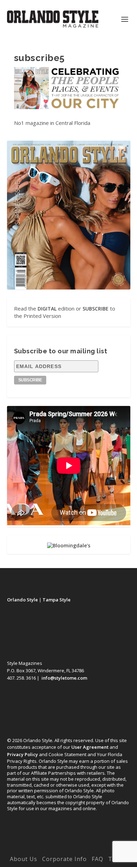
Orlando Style (22, 599)
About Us (23, 859)
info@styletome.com (64, 678)
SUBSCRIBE (96, 308)
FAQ (97, 859)
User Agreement (90, 747)
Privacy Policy (22, 754)
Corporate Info (64, 859)
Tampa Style (57, 599)
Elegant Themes (54, 849)
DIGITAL (47, 308)
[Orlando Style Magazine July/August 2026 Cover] (68, 215)
